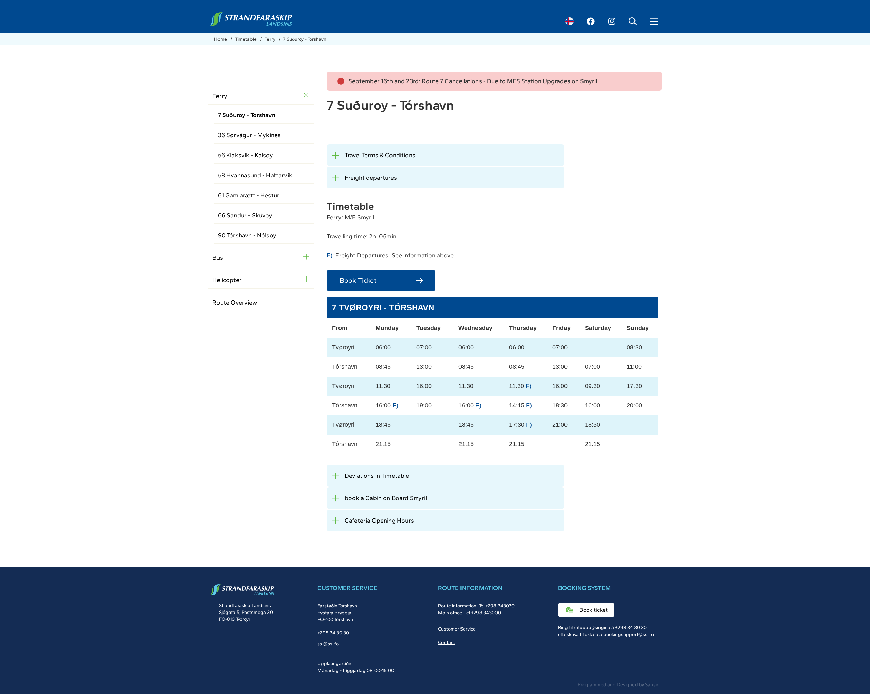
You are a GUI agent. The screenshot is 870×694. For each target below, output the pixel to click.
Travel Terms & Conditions (380, 155)
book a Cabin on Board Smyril (386, 498)
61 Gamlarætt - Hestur (248, 195)
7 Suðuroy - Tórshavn (304, 39)
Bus (217, 257)
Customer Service (457, 629)
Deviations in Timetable (377, 475)
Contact (446, 642)
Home (221, 39)
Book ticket (593, 610)
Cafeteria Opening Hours (379, 520)
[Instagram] (612, 21)
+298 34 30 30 (333, 633)
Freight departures (371, 177)
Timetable (246, 39)
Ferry (270, 39)
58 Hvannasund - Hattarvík (255, 175)
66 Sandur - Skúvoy (245, 215)
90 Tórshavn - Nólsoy (247, 235)
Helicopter (227, 280)
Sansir (651, 685)
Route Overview (234, 302)
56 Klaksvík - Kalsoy (245, 155)
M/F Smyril (359, 217)
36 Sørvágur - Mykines (249, 135)
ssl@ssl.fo (328, 644)
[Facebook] (591, 21)
